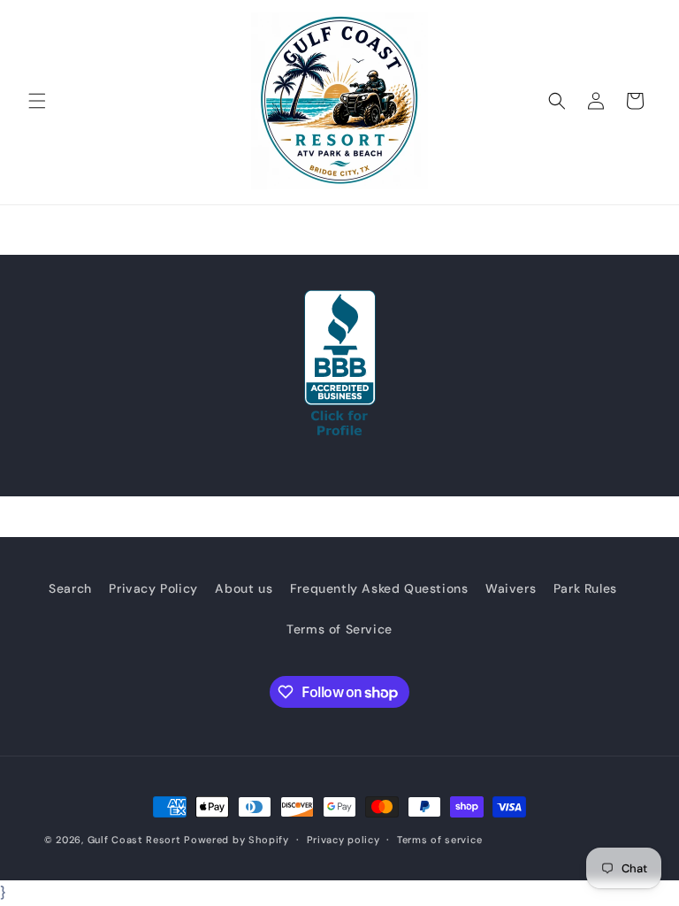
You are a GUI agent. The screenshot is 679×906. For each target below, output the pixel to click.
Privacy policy (343, 839)
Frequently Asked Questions (379, 588)
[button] (37, 100)
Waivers (510, 588)
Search (70, 588)
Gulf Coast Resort (134, 839)
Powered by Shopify (236, 839)
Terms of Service (339, 629)
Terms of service (439, 839)
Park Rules (585, 588)
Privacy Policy (153, 588)
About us (243, 588)
